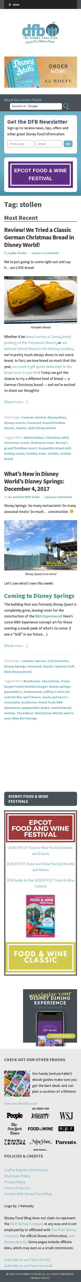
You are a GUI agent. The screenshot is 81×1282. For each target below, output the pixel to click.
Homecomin (33, 692)
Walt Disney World (41, 428)
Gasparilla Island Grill (54, 448)
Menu (16, 4)
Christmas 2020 (56, 437)
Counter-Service (33, 417)
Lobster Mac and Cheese (22, 697)
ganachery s (13, 692)
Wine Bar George (24, 718)
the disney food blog (41, 24)
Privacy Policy (15, 1182)
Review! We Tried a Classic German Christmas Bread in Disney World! (39, 237)
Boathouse (31, 681)
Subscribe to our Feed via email (28, 1265)
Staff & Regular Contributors (26, 1169)
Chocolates (50, 681)
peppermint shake (35, 708)
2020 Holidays (33, 437)
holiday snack (14, 453)
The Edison (25, 713)
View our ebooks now (20, 1103)
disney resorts (15, 423)
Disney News (57, 417)
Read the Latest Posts (22, 99)
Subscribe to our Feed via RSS (27, 1259)
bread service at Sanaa (43, 336)
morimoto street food (38, 702)
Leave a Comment (45, 253)
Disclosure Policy (17, 1176)
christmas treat (42, 443)
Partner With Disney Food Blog (28, 1193)
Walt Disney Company (27, 1223)
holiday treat (36, 453)
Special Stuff (64, 666)
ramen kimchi (61, 708)
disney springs (60, 686)
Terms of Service (17, 1188)
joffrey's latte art (57, 692)
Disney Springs (15, 666)
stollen (53, 453)
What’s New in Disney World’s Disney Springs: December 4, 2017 (34, 481)
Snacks (21, 428)
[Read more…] (16, 401)
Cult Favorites (58, 661)
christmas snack (16, 443)
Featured (34, 423)
